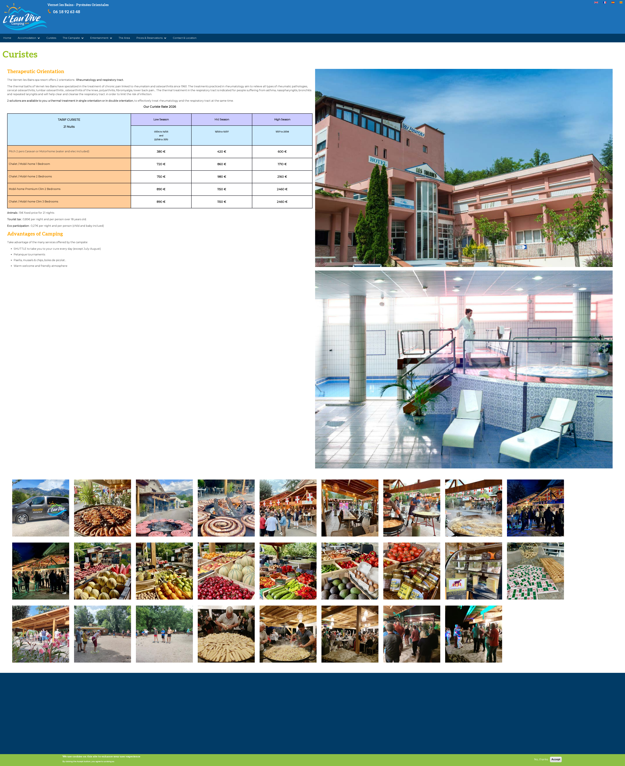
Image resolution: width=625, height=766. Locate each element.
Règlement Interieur (97, 717)
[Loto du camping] (535, 571)
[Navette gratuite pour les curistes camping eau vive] (41, 508)
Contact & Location (184, 37)
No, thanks (541, 759)
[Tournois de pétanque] (102, 634)
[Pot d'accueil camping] (41, 634)
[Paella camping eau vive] (102, 508)
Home (7, 37)
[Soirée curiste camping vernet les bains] (288, 508)
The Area (124, 37)
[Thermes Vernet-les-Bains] (464, 169)
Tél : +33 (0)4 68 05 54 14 (22, 703)
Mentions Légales (32, 717)
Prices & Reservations (149, 37)
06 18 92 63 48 (66, 12)
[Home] (25, 17)
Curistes (51, 37)
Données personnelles (64, 717)
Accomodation (27, 37)
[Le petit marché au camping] (102, 571)
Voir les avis (450, 708)
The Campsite (72, 37)
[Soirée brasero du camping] (164, 508)
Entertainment (99, 37)
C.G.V (13, 717)
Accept (555, 759)
